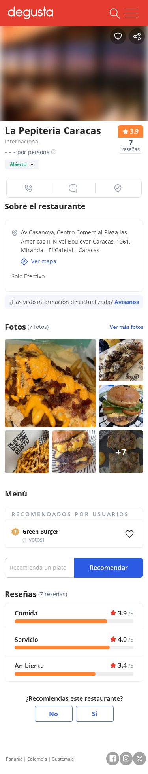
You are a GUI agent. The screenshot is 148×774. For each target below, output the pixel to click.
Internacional (22, 141)
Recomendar (109, 567)
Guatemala (63, 759)
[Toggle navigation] (131, 13)
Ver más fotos (126, 327)
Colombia (37, 759)
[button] (29, 188)
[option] (74, 73)
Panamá (14, 759)
